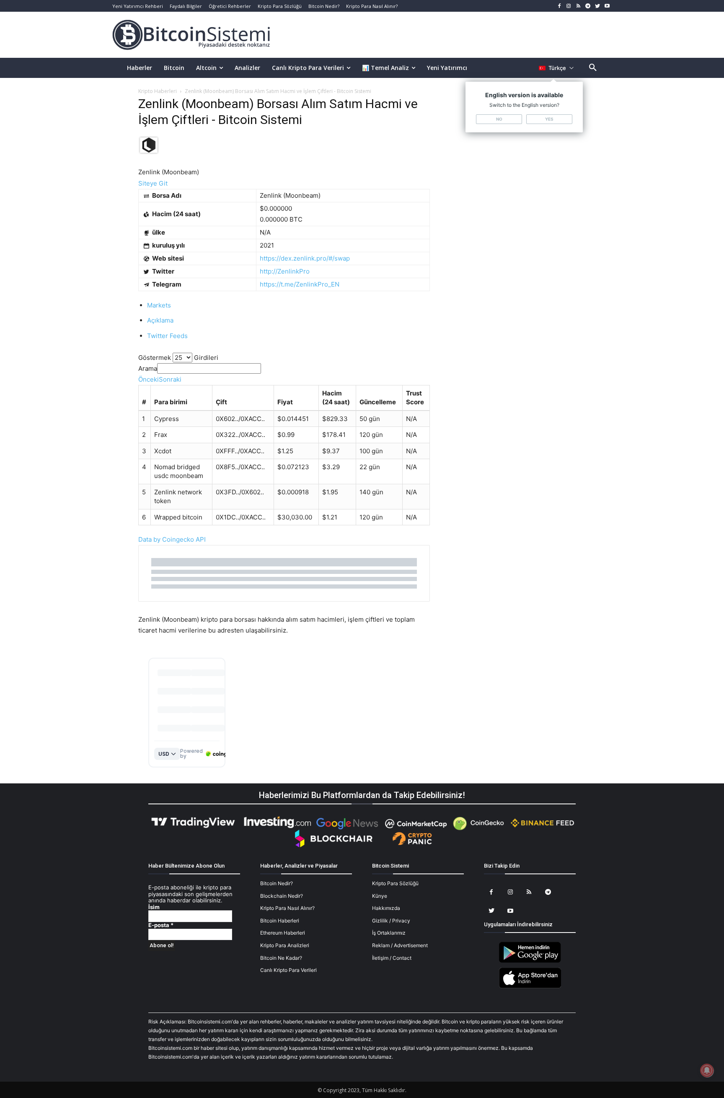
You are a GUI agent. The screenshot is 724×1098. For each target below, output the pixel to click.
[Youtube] (607, 6)
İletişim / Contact (391, 958)
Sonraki (170, 379)
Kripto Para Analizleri (284, 945)
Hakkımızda (386, 908)
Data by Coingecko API (172, 539)
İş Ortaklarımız (389, 933)
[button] (593, 68)
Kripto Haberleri (157, 91)
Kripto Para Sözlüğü (395, 883)
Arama (147, 368)
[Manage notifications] (707, 1070)
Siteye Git (153, 183)
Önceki (148, 379)
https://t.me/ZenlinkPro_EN (299, 284)
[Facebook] (559, 6)
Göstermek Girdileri (178, 358)
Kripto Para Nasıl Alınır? (287, 908)
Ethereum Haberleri (282, 933)
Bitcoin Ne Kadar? (281, 958)
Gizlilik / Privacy (391, 920)
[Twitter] (597, 6)
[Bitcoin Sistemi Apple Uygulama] (530, 987)
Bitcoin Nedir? (276, 883)
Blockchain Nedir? (281, 896)
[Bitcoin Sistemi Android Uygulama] (530, 961)
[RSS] (578, 6)
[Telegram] (588, 6)
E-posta (160, 925)
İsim (154, 907)
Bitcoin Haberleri (279, 920)
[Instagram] (569, 6)
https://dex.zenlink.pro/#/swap (305, 258)
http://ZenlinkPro (285, 271)
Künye (379, 896)
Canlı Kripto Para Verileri (288, 970)
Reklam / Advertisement (400, 945)
